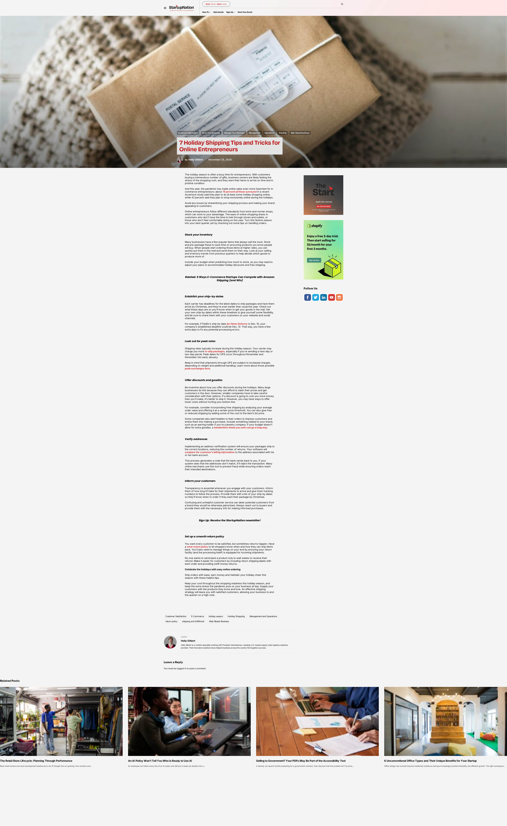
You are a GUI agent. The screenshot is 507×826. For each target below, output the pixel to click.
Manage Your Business (234, 133)
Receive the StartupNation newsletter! (235, 520)
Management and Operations (263, 616)
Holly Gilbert (188, 640)
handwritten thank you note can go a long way (240, 427)
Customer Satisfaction (188, 133)
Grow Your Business (211, 133)
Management (254, 133)
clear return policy (197, 546)
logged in (181, 668)
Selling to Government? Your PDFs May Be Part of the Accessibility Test (301, 760)
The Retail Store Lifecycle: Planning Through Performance (36, 760)
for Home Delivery (237, 323)
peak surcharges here (197, 368)
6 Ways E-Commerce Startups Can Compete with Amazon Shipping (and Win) (235, 278)
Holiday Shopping (236, 616)
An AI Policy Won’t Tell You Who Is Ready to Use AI (160, 760)
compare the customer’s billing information (210, 452)
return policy (171, 621)
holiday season (216, 616)
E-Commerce (197, 616)
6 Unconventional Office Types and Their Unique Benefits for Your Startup (430, 760)
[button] (165, 8)
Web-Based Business (300, 133)
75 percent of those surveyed (240, 191)
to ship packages (215, 351)
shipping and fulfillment (193, 621)
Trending (283, 133)
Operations (269, 133)
